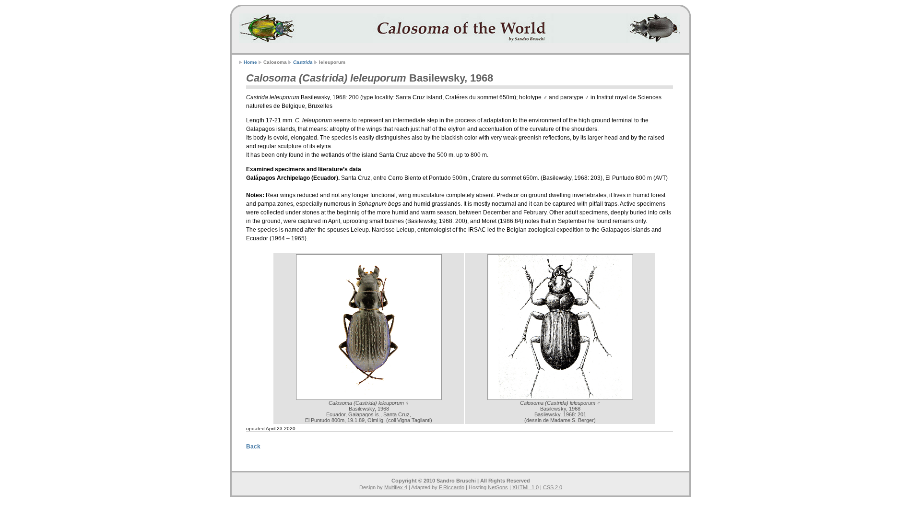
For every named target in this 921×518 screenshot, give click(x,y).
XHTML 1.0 (525, 487)
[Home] (459, 28)
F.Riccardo (451, 487)
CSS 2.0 (552, 487)
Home (250, 62)
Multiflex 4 (395, 487)
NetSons (498, 487)
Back (253, 446)
